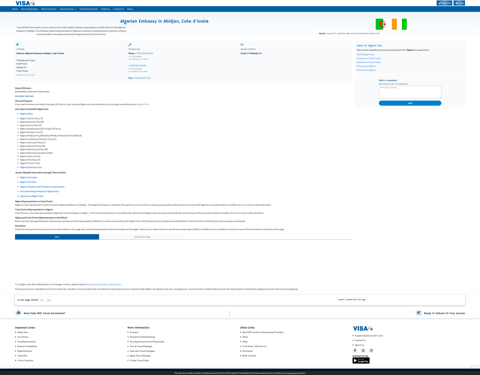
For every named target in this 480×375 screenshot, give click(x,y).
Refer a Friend (249, 355)
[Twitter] (363, 350)
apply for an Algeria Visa (31, 196)
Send (410, 103)
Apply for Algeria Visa (369, 45)
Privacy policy (293, 373)
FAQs (245, 341)
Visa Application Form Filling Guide (147, 341)
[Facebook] (355, 350)
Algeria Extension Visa (31, 167)
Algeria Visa (143, 104)
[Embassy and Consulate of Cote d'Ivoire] (399, 24)
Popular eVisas (67, 9)
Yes (41, 300)
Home (15, 9)
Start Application (29, 9)
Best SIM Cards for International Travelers (263, 332)
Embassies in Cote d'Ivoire (369, 62)
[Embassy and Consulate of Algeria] (383, 24)
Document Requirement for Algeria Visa (39, 191)
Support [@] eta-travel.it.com (369, 335)
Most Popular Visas (365, 54)
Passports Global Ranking (142, 336)
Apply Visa (22, 332)
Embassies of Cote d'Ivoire (369, 58)
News (130, 9)
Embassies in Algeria (366, 70)
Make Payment (24, 351)
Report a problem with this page (352, 299)
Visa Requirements (89, 9)
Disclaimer (247, 351)
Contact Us (118, 9)
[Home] (25, 3)
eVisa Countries (48, 9)
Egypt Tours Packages (140, 355)
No (49, 300)
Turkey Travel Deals (139, 360)
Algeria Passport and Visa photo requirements (42, 186)
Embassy (105, 9)
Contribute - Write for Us (254, 346)
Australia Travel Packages (142, 351)
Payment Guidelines (27, 346)
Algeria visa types (28, 177)
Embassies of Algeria (366, 66)
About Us (359, 345)
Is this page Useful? (28, 300)
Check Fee (22, 355)
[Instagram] (371, 350)
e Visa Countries (25, 360)
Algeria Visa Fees (28, 181)
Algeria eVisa (26, 113)
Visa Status (22, 336)
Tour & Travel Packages (141, 346)
